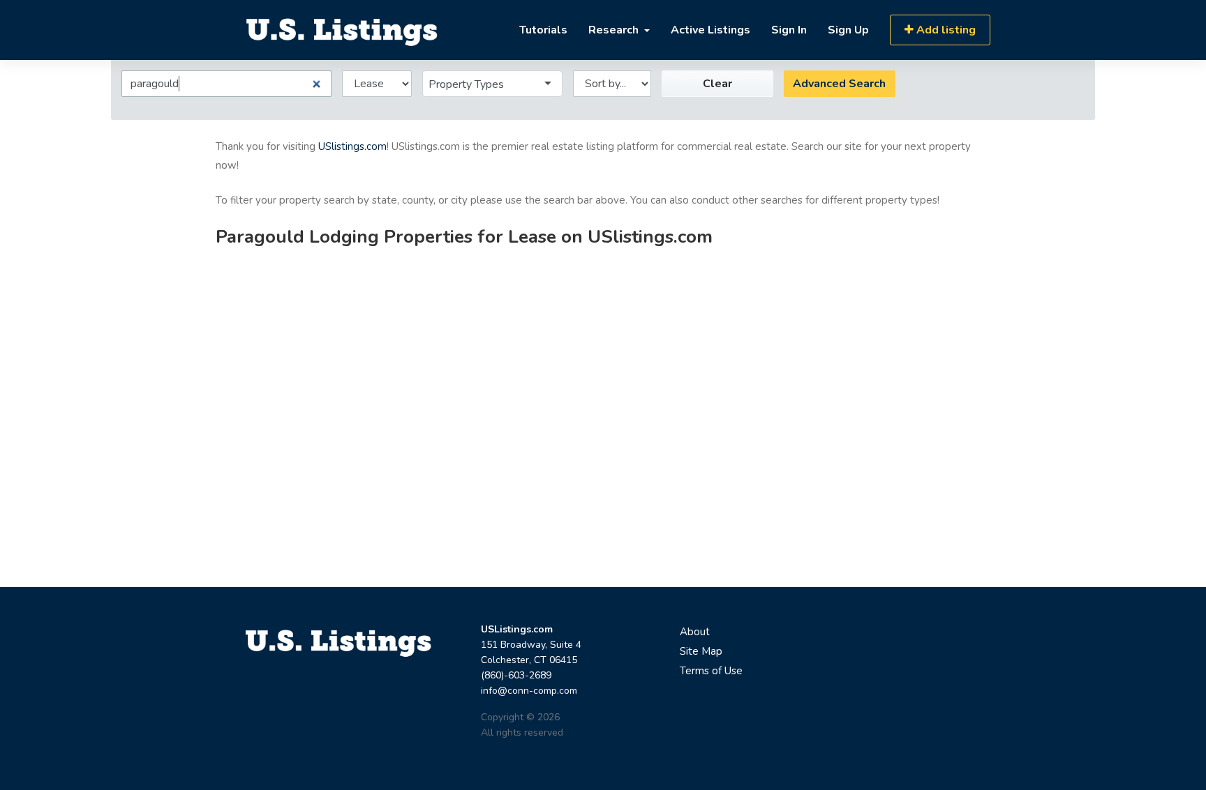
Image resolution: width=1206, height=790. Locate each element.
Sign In (789, 30)
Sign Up (848, 30)
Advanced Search (839, 83)
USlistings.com (352, 146)
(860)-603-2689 (516, 675)
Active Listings (710, 30)
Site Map (701, 651)
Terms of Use (711, 671)
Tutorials (543, 30)
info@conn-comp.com (529, 690)
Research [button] (614, 30)
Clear (717, 83)
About (695, 632)
